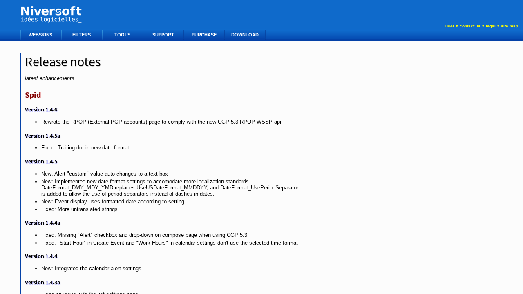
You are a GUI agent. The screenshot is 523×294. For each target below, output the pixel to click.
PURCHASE (205, 34)
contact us (470, 26)
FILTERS (82, 34)
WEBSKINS (41, 34)
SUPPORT (163, 34)
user (449, 26)
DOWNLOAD (245, 34)
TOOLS (123, 34)
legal (491, 26)
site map (509, 26)
